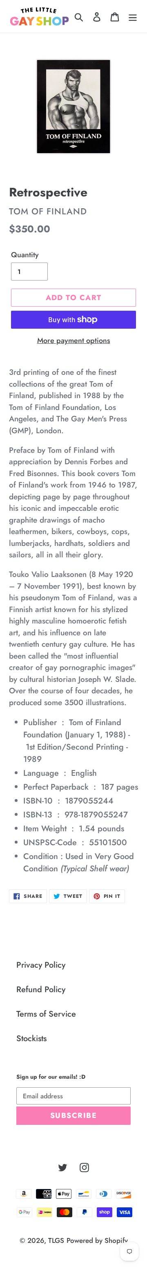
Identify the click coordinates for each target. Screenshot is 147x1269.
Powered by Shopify (97, 1240)
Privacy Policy (40, 965)
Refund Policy (40, 989)
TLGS (56, 1240)
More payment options (73, 340)
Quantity (25, 254)
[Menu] (133, 16)
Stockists (31, 1038)
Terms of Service (46, 1014)
